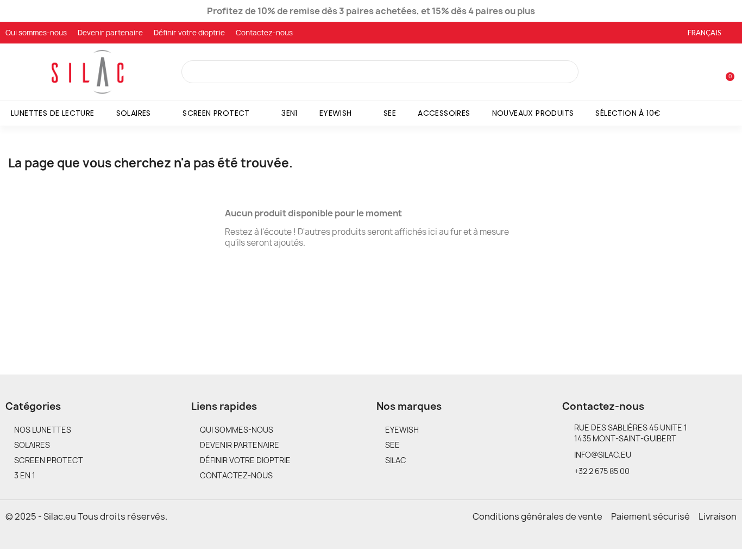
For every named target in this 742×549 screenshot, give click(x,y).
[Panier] (725, 71)
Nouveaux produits (533, 113)
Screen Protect (216, 113)
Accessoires (444, 113)
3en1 (289, 113)
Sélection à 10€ (628, 113)
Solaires (133, 113)
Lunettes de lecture (53, 113)
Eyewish (335, 113)
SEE (389, 113)
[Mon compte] (708, 73)
